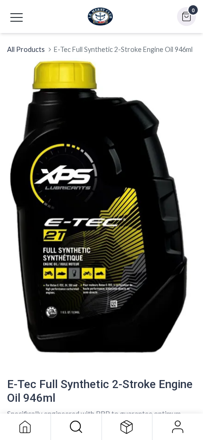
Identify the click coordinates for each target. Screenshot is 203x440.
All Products (26, 49)
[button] (76, 427)
